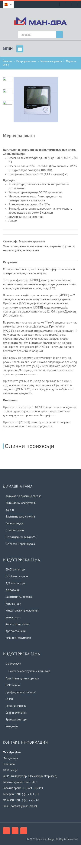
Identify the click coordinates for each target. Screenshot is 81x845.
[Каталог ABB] (75, 4)
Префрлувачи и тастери (21, 692)
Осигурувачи (13, 663)
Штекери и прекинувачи (21, 544)
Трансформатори (16, 719)
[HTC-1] (7, 93)
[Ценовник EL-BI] (69, 4)
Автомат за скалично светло (23, 496)
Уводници (12, 726)
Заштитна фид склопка (20, 516)
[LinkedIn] (23, 830)
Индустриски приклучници (22, 610)
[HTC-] (7, 105)
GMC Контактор (15, 569)
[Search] (59, 34)
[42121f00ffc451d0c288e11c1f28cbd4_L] (36, 99)
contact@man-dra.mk (24, 806)
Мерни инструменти (51, 61)
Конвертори (13, 617)
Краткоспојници (16, 631)
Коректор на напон (17, 624)
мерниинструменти (62, 246)
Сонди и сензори (16, 706)
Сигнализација (15, 523)
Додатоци (12, 590)
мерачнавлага (39, 246)
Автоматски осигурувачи (21, 503)
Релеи (9, 699)
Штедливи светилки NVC (21, 537)
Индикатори (13, 603)
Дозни (10, 509)
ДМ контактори (15, 583)
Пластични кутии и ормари (22, 678)
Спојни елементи (16, 712)
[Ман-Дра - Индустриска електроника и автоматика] (40, 20)
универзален (30, 250)
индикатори (21, 246)
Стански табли (15, 530)
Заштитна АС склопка (19, 597)
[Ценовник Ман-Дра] (62, 4)
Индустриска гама (26, 61)
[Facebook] (6, 830)
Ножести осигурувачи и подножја (29, 671)
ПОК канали (13, 685)
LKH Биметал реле (17, 576)
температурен (12, 250)
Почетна (7, 61)
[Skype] (15, 830)
